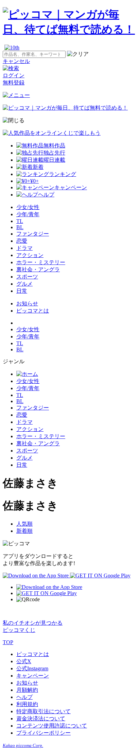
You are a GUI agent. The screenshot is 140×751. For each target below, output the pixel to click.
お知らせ (27, 303)
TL (19, 221)
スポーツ (27, 276)
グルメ (24, 284)
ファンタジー (32, 234)
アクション (29, 255)
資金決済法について (40, 718)
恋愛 (21, 241)
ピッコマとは (32, 311)
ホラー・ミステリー (40, 262)
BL (19, 227)
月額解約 (27, 690)
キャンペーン (32, 675)
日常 (21, 291)
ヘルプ (24, 697)
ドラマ (24, 248)
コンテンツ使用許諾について (51, 726)
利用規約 (27, 704)
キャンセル (16, 61)
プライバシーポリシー (43, 733)
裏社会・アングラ (38, 269)
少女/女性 (27, 207)
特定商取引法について (43, 711)
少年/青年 (27, 214)
